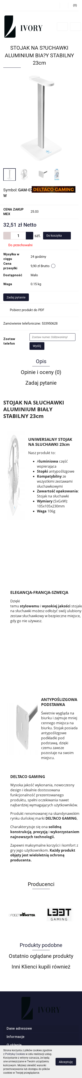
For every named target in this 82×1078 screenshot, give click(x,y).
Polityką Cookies (15, 1054)
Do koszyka (54, 235)
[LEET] (60, 914)
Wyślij (37, 346)
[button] (41, 1028)
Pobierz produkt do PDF (27, 310)
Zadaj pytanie (16, 297)
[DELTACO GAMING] (53, 189)
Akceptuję (66, 1062)
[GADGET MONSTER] (22, 914)
